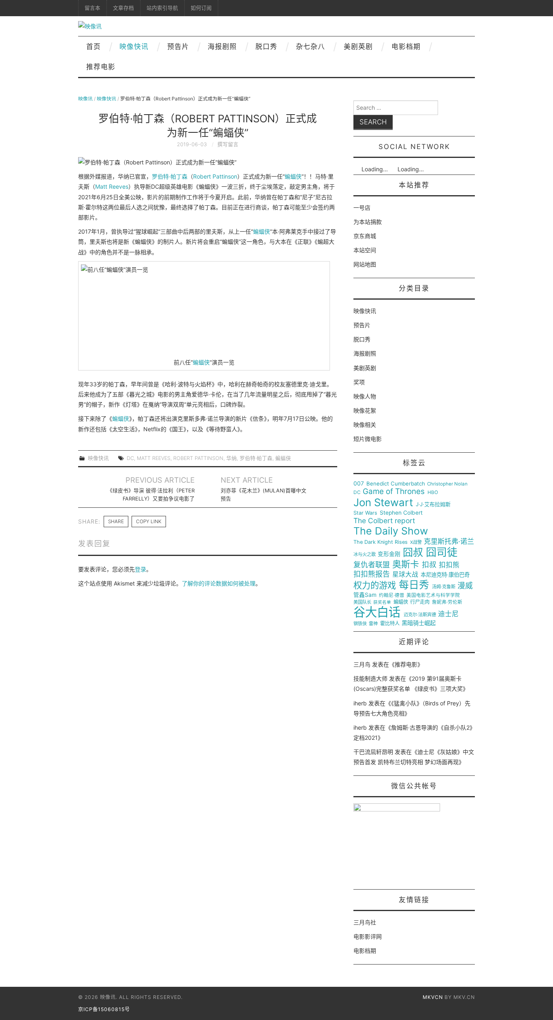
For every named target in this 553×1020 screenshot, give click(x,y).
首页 (93, 47)
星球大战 (405, 574)
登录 (140, 569)
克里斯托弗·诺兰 (449, 541)
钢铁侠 (360, 623)
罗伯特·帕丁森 (169, 176)
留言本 (92, 8)
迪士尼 (448, 614)
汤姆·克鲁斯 (443, 587)
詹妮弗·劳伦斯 (447, 602)
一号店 (361, 207)
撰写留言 (227, 144)
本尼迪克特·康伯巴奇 (445, 575)
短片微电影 (367, 438)
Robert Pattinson (215, 176)
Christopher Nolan (447, 484)
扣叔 (429, 565)
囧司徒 (441, 552)
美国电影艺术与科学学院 (433, 595)
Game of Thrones (394, 491)
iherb (360, 703)
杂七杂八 (310, 47)
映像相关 (364, 424)
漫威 (465, 585)
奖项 (359, 382)
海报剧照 (222, 47)
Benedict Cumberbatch (395, 484)
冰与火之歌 (364, 554)
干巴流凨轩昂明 (373, 751)
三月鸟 (361, 664)
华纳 (231, 458)
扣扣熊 (449, 565)
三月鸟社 (364, 922)
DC (130, 458)
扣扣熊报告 (371, 574)
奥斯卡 (405, 564)
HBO (433, 492)
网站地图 (364, 264)
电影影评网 (367, 936)
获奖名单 (382, 602)
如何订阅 (201, 8)
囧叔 (413, 552)
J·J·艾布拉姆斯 (433, 504)
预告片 (178, 47)
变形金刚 (389, 554)
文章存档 (123, 8)
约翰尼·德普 (391, 595)
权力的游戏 (374, 585)
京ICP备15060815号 (104, 1009)
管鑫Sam (364, 595)
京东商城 (364, 235)
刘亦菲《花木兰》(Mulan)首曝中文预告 (263, 495)
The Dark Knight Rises (380, 542)
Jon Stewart (383, 502)
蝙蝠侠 (293, 176)
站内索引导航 (162, 8)
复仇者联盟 (371, 565)
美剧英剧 (358, 47)
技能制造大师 (370, 678)
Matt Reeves (111, 186)
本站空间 (364, 250)
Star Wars (365, 513)
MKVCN (433, 997)
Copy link (149, 521)
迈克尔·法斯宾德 (420, 615)
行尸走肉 (420, 602)
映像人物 (364, 396)
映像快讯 (134, 47)
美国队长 (362, 602)
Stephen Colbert (401, 513)
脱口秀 (266, 47)
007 (358, 483)
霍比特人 (390, 623)
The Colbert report (384, 521)
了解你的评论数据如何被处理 (218, 583)
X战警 (416, 542)
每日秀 (414, 585)
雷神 (373, 623)
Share (116, 521)
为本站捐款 (367, 221)
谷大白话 (376, 612)
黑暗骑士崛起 (419, 623)
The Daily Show (390, 531)
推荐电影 (100, 67)
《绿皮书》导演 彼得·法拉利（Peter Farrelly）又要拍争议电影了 (151, 495)
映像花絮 (364, 410)
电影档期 (406, 47)
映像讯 (85, 99)
